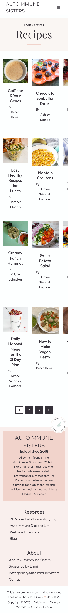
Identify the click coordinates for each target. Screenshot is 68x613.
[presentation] (15, 71)
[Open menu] (58, 7)
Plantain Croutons (45, 175)
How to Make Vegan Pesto (45, 349)
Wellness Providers (24, 532)
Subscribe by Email (24, 566)
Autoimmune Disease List (29, 525)
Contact (15, 579)
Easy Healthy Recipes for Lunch (15, 180)
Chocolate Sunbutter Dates (45, 98)
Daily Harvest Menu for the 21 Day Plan (15, 351)
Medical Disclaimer (34, 494)
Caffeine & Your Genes (15, 95)
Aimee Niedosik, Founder (45, 194)
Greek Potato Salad (45, 260)
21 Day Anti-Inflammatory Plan (34, 519)
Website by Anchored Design (34, 607)
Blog (13, 538)
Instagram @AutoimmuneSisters (34, 573)
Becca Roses (44, 368)
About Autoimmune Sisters (30, 560)
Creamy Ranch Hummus (15, 258)
